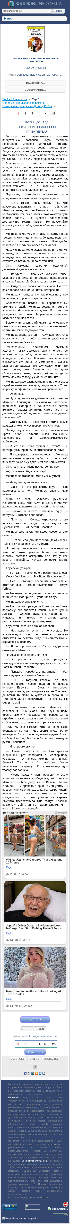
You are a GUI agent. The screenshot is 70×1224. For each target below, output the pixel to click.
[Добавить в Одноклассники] (36, 1073)
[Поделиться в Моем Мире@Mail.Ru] (32, 1073)
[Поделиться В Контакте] (43, 1073)
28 (54, 113)
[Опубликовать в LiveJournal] (29, 1073)
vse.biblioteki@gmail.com (34, 1160)
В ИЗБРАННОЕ (51, 1059)
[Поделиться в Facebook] (25, 1073)
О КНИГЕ (34, 1059)
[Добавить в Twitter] (40, 1073)
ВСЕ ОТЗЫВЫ (18, 1059)
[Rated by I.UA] (32, 1209)
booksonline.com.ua (18, 1097)
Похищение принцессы (42, 1036)
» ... (46, 113)
